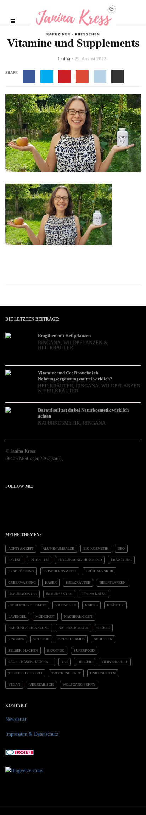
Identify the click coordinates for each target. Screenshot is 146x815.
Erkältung (121, 560)
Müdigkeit (45, 616)
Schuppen (103, 639)
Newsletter (16, 719)
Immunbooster (22, 594)
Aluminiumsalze (58, 548)
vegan (14, 684)
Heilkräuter (55, 386)
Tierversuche (115, 662)
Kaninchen (65, 605)
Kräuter (115, 605)
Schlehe (41, 639)
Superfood (84, 650)
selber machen (23, 650)
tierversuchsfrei (25, 673)
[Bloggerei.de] (19, 752)
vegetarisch (41, 684)
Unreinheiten (103, 673)
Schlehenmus (71, 639)
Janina (64, 58)
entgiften (39, 560)
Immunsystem (59, 594)
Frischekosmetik (59, 571)
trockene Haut (66, 673)
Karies (91, 605)
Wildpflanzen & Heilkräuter (73, 345)
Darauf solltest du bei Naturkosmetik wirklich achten (83, 413)
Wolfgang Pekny (79, 684)
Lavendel (17, 616)
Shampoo (55, 650)
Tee (64, 662)
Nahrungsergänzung (28, 628)
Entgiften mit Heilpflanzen (64, 335)
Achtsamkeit (20, 548)
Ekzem (14, 560)
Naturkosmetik (59, 423)
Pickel (103, 628)
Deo (121, 548)
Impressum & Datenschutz (31, 734)
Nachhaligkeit (78, 616)
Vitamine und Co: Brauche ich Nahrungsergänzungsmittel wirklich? (75, 375)
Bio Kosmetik (95, 548)
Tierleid (84, 662)
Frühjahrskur (99, 571)
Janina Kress (94, 594)
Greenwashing (22, 582)
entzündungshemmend (80, 560)
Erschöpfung (21, 571)
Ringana (49, 342)
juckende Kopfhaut (27, 605)
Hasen (51, 582)
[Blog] (24, 770)
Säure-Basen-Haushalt (30, 662)
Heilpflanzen (112, 582)
